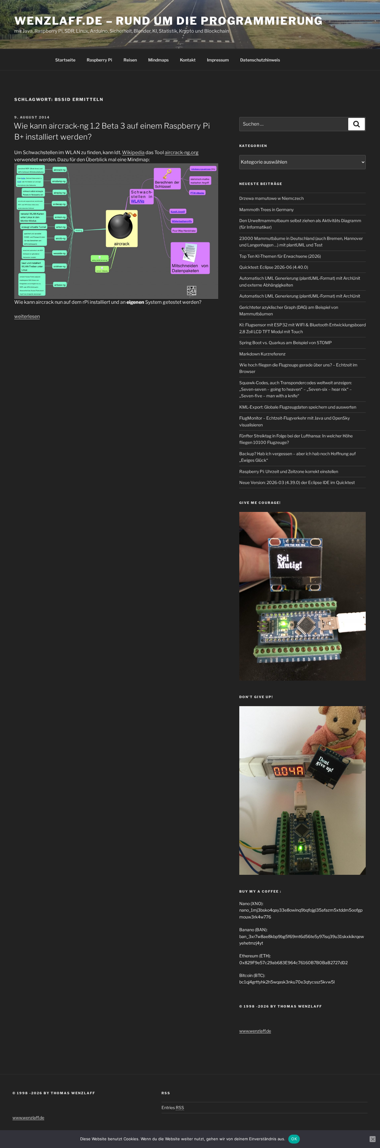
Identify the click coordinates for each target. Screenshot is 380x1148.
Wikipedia (133, 152)
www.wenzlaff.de (255, 1030)
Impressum (218, 59)
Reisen (130, 59)
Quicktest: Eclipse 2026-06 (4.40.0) (273, 267)
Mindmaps (158, 59)
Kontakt (188, 59)
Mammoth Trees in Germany (266, 209)
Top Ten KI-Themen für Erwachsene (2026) (280, 256)
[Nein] (373, 1139)
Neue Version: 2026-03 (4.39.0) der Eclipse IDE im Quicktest (297, 482)
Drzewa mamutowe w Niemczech (271, 198)
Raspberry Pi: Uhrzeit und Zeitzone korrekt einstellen (288, 471)
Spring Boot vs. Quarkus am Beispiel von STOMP (285, 342)
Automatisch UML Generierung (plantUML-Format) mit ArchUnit (299, 295)
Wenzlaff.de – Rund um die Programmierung (168, 20)
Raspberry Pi (99, 59)
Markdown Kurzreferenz (262, 353)
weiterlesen (27, 316)
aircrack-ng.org (182, 152)
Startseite (65, 59)
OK (294, 1138)
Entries (173, 1107)
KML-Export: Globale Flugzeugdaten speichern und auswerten (297, 406)
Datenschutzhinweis (260, 59)
